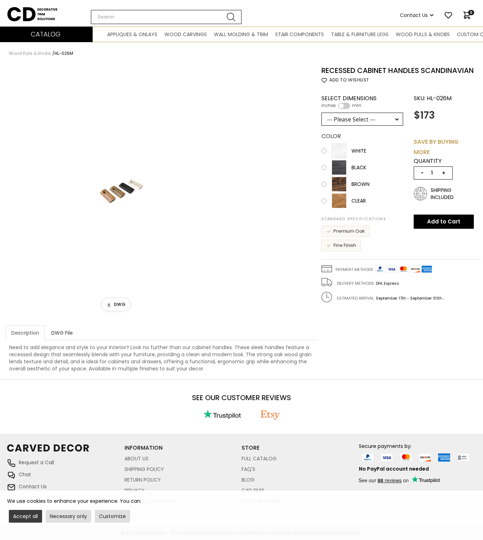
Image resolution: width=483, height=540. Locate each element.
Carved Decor (24, 10)
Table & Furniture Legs (360, 34)
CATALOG (45, 34)
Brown (360, 184)
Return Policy (142, 479)
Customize (112, 516)
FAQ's (248, 469)
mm (356, 105)
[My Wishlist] (448, 15)
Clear (358, 200)
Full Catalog (259, 458)
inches (328, 105)
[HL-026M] (122, 190)
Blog (248, 479)
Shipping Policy (144, 469)
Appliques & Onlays (132, 34)
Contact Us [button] (414, 15)
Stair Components (299, 34)
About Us (136, 458)
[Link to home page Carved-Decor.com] (65, 451)
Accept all (25, 516)
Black (358, 167)
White (358, 150)
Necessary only (68, 516)
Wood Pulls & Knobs (423, 34)
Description (25, 332)
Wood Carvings (185, 34)
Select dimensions (349, 101)
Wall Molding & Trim (241, 34)
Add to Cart (443, 221)
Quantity (428, 161)
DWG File (62, 332)
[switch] (344, 106)
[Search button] (231, 17)
